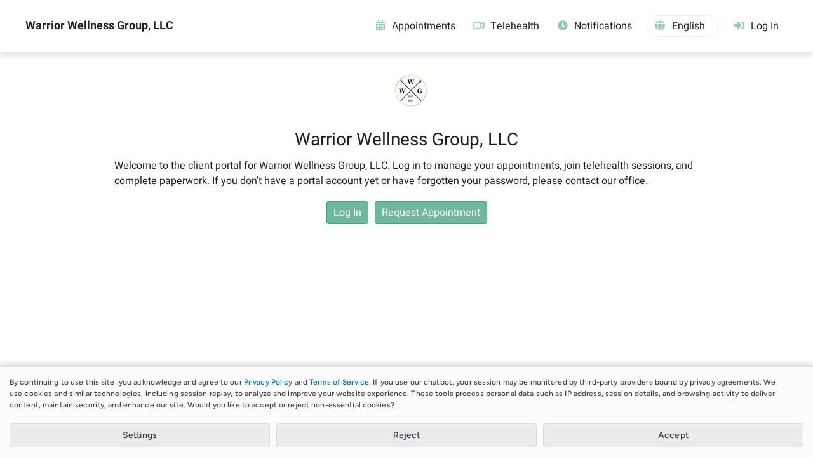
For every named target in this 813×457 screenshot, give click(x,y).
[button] (682, 26)
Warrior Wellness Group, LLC (99, 26)
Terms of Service (339, 382)
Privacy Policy (268, 382)
